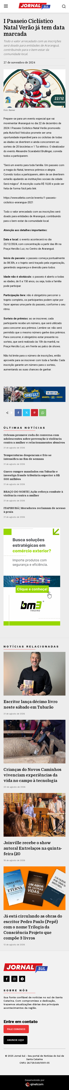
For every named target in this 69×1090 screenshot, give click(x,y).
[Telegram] (22, 979)
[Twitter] (26, 412)
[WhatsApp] (42, 412)
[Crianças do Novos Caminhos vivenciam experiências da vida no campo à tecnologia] (34, 741)
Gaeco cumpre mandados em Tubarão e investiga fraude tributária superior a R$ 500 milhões (32, 475)
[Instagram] (14, 979)
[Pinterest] (34, 412)
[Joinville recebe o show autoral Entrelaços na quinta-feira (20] (34, 815)
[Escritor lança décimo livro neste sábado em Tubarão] (34, 674)
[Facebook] (18, 412)
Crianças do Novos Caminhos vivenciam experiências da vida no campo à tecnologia (32, 775)
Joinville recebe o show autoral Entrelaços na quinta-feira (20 (33, 848)
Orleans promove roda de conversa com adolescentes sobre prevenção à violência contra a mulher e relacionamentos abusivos (34, 438)
